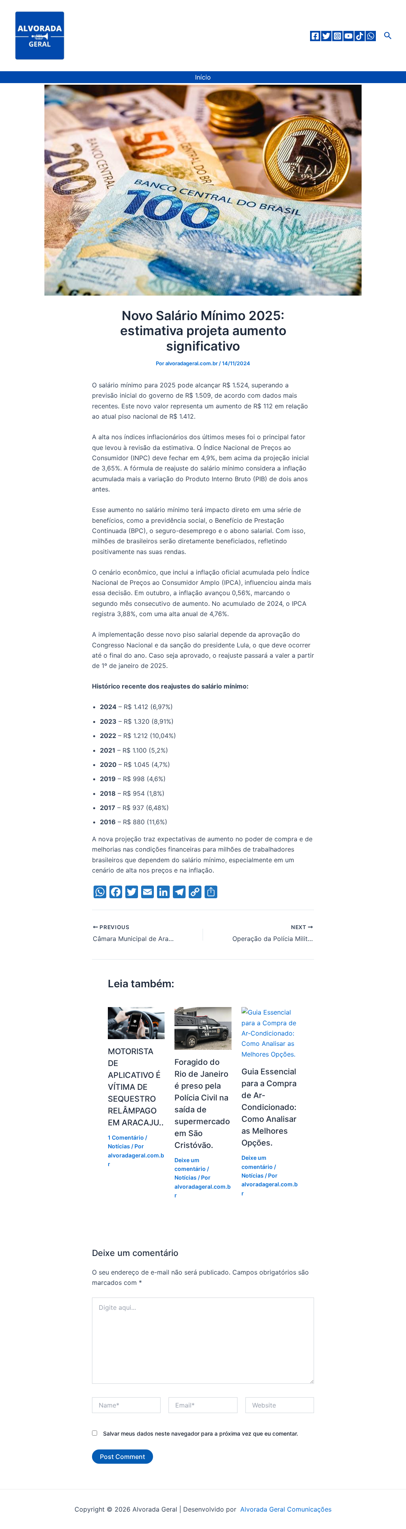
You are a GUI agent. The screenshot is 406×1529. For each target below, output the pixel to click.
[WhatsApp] (371, 36)
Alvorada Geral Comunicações (284, 1509)
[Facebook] (315, 36)
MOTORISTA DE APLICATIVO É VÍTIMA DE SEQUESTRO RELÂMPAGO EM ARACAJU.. (136, 1087)
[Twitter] (326, 36)
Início (203, 77)
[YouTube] (348, 36)
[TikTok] (359, 36)
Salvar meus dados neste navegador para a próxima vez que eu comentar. (200, 1433)
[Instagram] (337, 36)
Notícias (119, 1146)
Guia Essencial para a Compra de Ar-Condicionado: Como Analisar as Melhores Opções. (269, 1107)
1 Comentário (126, 1137)
